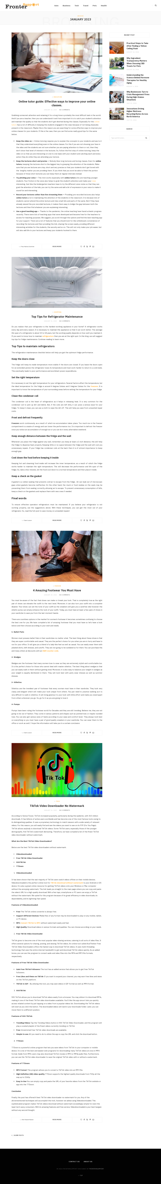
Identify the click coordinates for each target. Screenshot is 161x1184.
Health (104, 5)
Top (81, 1175)
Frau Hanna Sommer (27, 246)
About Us (88, 1162)
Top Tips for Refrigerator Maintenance (57, 316)
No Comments (64, 110)
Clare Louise (28, 520)
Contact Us (74, 1162)
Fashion (58, 586)
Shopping (58, 312)
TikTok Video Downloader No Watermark (57, 806)
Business (66, 5)
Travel (85, 5)
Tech (77, 5)
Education (58, 97)
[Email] (93, 246)
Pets (95, 5)
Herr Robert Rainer (27, 1119)
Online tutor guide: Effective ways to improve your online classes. (57, 103)
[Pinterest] (90, 246)
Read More (57, 246)
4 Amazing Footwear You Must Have (57, 590)
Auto (56, 5)
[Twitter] (87, 246)
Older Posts (19, 1135)
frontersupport (96, 1169)
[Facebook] (84, 246)
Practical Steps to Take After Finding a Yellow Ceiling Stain (137, 46)
